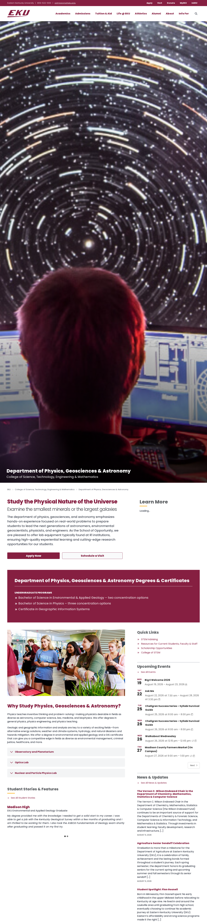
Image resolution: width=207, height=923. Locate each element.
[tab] (65, 836)
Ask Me (149, 691)
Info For (184, 13)
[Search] (196, 13)
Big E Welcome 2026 (157, 680)
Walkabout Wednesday (160, 736)
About (170, 13)
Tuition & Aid (103, 13)
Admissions (82, 13)
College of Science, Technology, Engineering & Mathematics (45, 489)
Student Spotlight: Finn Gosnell (157, 889)
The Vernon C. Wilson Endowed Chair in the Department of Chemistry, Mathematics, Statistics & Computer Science (165, 794)
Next (192, 765)
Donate (171, 3)
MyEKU (183, 3)
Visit (159, 3)
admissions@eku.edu (65, 3)
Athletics (141, 13)
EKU (9, 489)
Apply (149, 3)
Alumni (156, 13)
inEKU (194, 3)
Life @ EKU (123, 13)
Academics (62, 13)
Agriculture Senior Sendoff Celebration (163, 843)
